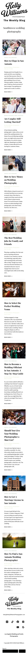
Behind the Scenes (9, 115)
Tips (10, 57)
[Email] (17, 627)
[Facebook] (17, 621)
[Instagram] (7, 621)
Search (4, 648)
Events (6, 57)
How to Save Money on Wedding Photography (13, 179)
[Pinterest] (23, 621)
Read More (8, 91)
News (15, 115)
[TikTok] (12, 621)
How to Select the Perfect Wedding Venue (12, 306)
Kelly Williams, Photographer (12, 67)
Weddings (14, 57)
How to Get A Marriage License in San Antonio (14, 499)
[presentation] (14, 47)
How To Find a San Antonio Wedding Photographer (13, 556)
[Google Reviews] (23, 627)
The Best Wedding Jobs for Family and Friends (13, 240)
